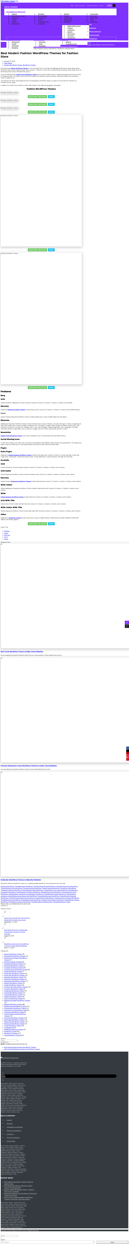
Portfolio (9, 1124)
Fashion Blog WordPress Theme (37, 890)
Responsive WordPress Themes (36, 900)
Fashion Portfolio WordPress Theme (33, 892)
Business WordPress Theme (28, 886)
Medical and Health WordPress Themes (17, 1000)
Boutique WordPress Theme (10, 886)
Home (89, 45)
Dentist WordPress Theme (13, 971)
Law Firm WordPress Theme (13, 999)
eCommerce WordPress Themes (16, 890)
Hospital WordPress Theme (13, 993)
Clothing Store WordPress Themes (16, 888)
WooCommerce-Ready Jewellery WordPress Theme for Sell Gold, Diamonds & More (18, 1198)
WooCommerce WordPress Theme (24, 902)
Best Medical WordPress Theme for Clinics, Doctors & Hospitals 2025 (18, 1187)
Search (112, 1242)
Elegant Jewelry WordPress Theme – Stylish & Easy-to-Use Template (19, 1191)
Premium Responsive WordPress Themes (26, 898)
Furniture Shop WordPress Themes (16, 987)
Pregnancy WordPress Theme (14, 1012)
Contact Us (10, 1134)
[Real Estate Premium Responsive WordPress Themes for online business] (7, 928)
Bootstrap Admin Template (13, 962)
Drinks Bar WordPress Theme (14, 973)
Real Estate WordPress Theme (14, 1020)
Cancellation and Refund (15, 1127)
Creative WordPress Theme (56, 888)
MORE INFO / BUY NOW (37, 96)
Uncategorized (9, 1028)
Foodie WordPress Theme (12, 985)
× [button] (94, 1242)
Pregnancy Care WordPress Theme (15, 1010)
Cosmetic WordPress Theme (13, 968)
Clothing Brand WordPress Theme (49, 886)
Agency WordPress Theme (13, 954)
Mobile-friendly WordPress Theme (59, 894)
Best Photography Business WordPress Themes (20, 1047)
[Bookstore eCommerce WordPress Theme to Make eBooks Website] (7, 942)
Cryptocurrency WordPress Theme (15, 970)
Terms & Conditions (13, 1138)
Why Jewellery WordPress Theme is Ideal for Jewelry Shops (18, 1183)
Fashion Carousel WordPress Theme (60, 890)
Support (9, 1120)
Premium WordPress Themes (49, 898)
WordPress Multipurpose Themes (47, 902)
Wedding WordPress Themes (13, 1029)
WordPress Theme (64, 902)
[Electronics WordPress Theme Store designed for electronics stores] (7, 916)
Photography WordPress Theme (15, 1008)
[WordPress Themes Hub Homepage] (9, 1058)
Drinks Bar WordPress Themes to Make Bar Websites (21, 880)
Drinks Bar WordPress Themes (14, 975)
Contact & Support (92, 5)
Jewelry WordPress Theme (39, 894)
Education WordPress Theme (13, 977)
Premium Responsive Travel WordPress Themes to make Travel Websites (29, 766)
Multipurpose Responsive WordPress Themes (27, 896)
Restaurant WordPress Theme (14, 1024)
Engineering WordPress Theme (14, 981)
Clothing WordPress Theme (37, 888)
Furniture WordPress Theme (13, 989)
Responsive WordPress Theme (15, 900)
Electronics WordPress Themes (14, 979)
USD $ (110, 5)
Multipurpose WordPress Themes (54, 896)
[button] (6, 531)
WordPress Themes (29, 65)
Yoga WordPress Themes (12, 1035)
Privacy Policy (11, 1141)
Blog (72, 5)
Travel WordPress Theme (12, 1026)
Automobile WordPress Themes (14, 956)
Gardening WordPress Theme (14, 991)
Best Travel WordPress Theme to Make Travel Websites (22, 651)
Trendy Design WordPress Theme (57, 900)
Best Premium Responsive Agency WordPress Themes (22, 1049)
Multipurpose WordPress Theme (15, 1006)
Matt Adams (8, 63)
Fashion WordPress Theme (13, 65)
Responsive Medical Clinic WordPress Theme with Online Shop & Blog (20, 1194)
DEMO (51, 96)
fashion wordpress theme (22, 894)
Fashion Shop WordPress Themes (56, 892)
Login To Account (80, 5)
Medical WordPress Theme (13, 1004)
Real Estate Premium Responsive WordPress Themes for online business (15, 932)
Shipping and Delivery (14, 1131)
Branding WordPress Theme (13, 964)
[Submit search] (18, 1236)
